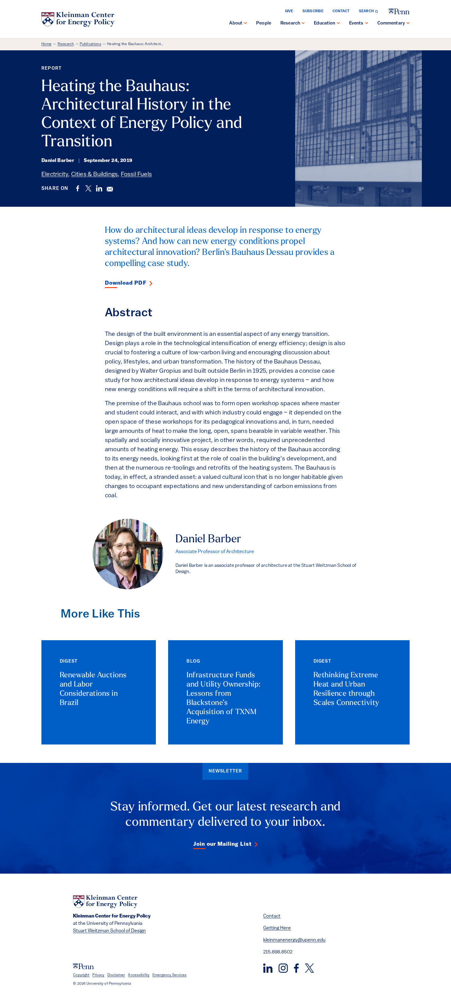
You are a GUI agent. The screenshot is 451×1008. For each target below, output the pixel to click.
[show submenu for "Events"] (366, 24)
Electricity (54, 174)
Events (356, 23)
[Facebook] (296, 968)
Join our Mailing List (222, 844)
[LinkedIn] (267, 968)
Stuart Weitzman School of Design (109, 931)
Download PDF (125, 283)
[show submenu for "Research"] (303, 24)
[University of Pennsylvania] (399, 11)
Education (324, 23)
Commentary (391, 23)
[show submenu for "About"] (245, 24)
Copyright (81, 975)
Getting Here (277, 928)
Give (289, 11)
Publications (90, 44)
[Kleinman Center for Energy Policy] (77, 19)
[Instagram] (283, 968)
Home (46, 44)
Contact (341, 11)
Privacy (98, 975)
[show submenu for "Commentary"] (408, 24)
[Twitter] (309, 968)
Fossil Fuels (136, 174)
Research (290, 23)
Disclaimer (116, 975)
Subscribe (313, 11)
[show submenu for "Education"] (338, 24)
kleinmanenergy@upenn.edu (294, 940)
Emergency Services (169, 975)
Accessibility (138, 975)
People (263, 23)
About (235, 23)
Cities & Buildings (94, 174)
